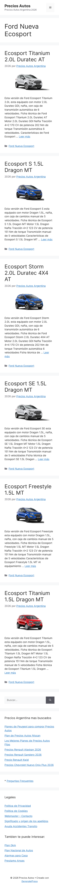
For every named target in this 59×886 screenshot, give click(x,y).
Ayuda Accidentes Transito (21, 826)
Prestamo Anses (15, 860)
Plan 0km (10, 845)
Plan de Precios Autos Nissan (22, 735)
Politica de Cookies (16, 810)
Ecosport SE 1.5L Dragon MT (26, 386)
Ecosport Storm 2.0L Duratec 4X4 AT (26, 272)
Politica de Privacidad (18, 805)
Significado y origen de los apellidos (26, 821)
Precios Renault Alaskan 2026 (23, 749)
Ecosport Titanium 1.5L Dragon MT (27, 596)
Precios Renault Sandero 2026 (23, 754)
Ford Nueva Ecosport (21, 146)
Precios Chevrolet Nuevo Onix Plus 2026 (29, 764)
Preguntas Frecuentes (20, 780)
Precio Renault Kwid (17, 759)
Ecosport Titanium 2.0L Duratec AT (27, 56)
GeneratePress (29, 881)
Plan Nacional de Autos (19, 850)
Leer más (24, 136)
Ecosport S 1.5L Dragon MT (24, 167)
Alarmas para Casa (16, 855)
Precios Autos (17, 6)
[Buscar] (50, 700)
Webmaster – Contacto (18, 816)
